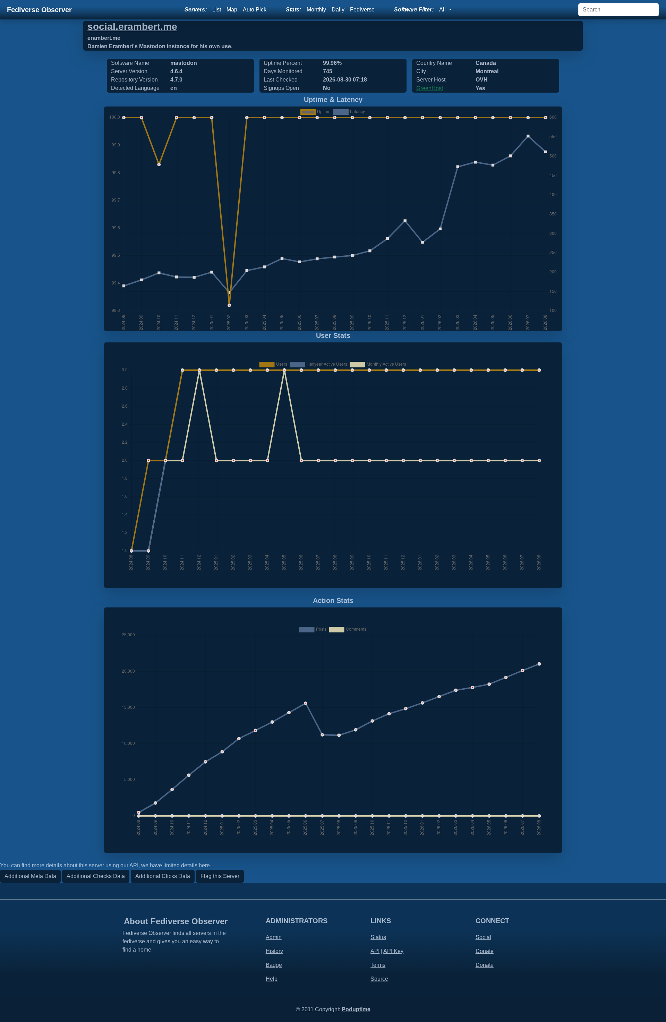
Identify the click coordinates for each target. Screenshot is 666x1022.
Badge (274, 965)
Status (378, 937)
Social (483, 937)
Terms (377, 965)
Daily (338, 9)
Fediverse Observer (39, 10)
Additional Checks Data (96, 876)
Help (272, 979)
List (216, 9)
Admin (274, 937)
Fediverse (362, 9)
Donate (485, 951)
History (274, 951)
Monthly (316, 9)
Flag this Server (219, 876)
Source (379, 979)
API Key (393, 951)
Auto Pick (254, 9)
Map (232, 9)
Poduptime (356, 1009)
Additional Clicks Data (162, 876)
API (374, 951)
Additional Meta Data (30, 876)
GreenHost (429, 88)
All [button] (443, 9)
